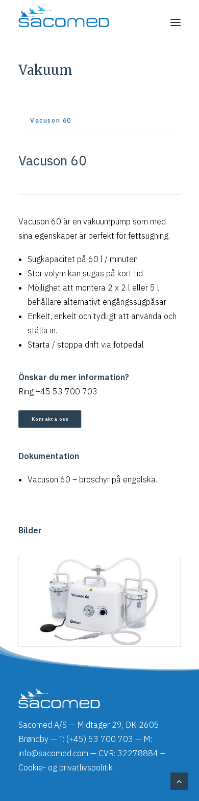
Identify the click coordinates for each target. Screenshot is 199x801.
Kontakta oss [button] (50, 419)
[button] (175, 22)
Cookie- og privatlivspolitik (65, 767)
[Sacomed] (63, 22)
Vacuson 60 (49, 479)
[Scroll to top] (179, 780)
